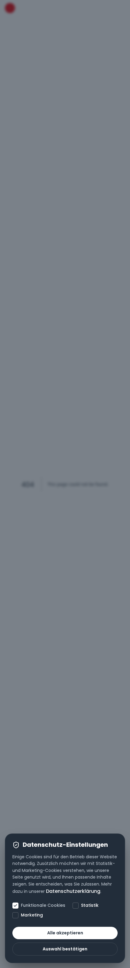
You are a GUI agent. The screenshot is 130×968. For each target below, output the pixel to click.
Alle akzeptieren (65, 933)
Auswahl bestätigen (65, 949)
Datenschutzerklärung (73, 891)
